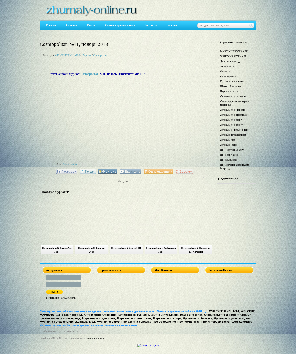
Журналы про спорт (231, 119)
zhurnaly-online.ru (95, 338)
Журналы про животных (233, 114)
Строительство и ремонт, (221, 314)
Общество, (109, 314)
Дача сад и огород (230, 61)
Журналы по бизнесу (231, 124)
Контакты (151, 25)
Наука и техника (229, 91)
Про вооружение (229, 154)
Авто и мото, (93, 314)
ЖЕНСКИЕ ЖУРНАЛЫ (67, 55)
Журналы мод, (85, 321)
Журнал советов (229, 144)
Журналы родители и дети (234, 129)
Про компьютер (228, 159)
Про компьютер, (188, 321)
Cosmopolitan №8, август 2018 (91, 250)
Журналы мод (227, 139)
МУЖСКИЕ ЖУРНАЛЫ (234, 51)
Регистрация (52, 297)
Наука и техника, (191, 314)
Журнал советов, (108, 321)
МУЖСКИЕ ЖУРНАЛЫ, (224, 311)
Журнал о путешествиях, (57, 321)
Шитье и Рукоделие (230, 86)
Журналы (71, 25)
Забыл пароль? (68, 297)
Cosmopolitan (100, 55)
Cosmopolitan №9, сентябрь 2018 (57, 250)
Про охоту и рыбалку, (136, 321)
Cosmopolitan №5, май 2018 (126, 248)
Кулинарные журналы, (134, 314)
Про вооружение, (165, 321)
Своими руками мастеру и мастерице (234, 103)
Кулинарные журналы (232, 81)
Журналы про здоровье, (99, 318)
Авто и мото (227, 66)
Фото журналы (228, 76)
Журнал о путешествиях (233, 134)
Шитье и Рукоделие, (165, 314)
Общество (225, 71)
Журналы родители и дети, (233, 318)
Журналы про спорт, (167, 318)
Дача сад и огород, (69, 314)
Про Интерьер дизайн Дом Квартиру (234, 166)
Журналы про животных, (134, 318)
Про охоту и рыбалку (232, 149)
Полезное (171, 25)
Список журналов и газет (120, 25)
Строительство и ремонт (233, 96)
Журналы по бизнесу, (198, 318)
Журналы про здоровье (232, 109)
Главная (51, 25)
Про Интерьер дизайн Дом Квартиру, (227, 321)
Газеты (91, 25)
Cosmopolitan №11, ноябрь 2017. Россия (195, 250)
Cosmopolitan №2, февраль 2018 (161, 250)
